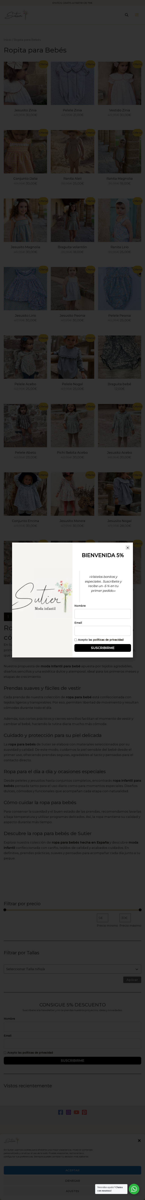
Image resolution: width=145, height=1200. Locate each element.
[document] (72, 600)
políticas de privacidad (108, 639)
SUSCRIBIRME (102, 648)
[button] (127, 547)
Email (78, 622)
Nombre (80, 605)
